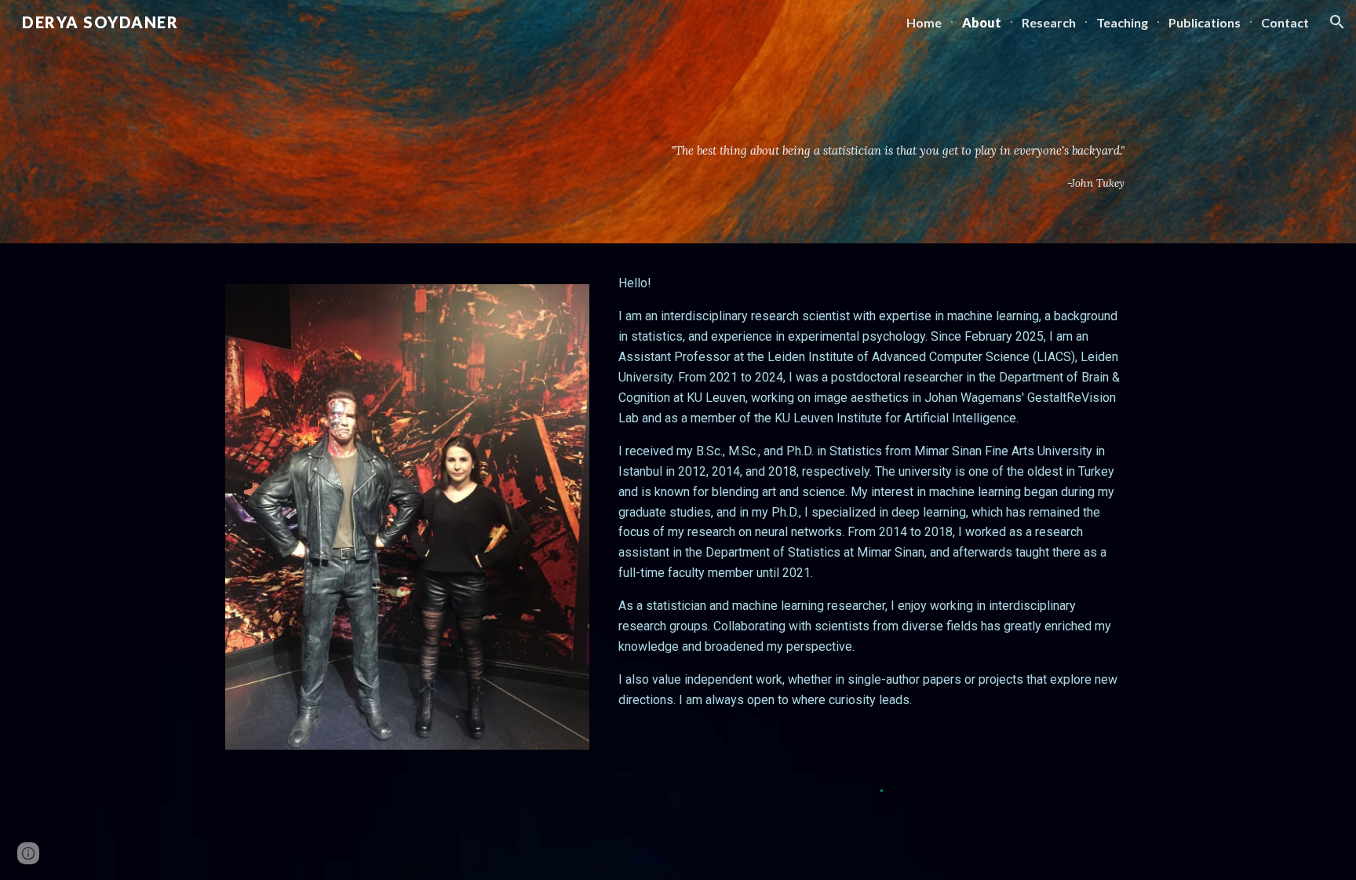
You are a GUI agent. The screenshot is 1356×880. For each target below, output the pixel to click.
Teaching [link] (1122, 22)
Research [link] (1049, 22)
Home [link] (924, 22)
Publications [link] (1204, 22)
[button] (1337, 22)
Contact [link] (1285, 22)
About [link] (981, 22)
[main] (832, 166)
